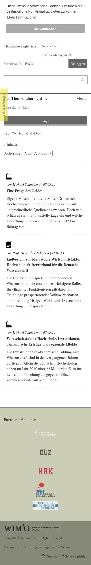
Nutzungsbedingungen (41, 547)
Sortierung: (12, 153)
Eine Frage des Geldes (25, 190)
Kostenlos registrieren (22, 46)
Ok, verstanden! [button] (46, 28)
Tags (25, 107)
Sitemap (66, 547)
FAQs (29, 63)
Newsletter (49, 46)
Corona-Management (56, 55)
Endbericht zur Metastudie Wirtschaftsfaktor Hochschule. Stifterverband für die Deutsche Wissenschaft (44, 264)
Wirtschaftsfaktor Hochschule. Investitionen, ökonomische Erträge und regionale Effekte (43, 341)
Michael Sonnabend (26, 184)
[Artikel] (10, 177)
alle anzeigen (29, 419)
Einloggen (78, 63)
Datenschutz (12, 547)
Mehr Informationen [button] (22, 17)
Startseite (10, 107)
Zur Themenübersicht (23, 98)
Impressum (28, 538)
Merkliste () (13, 63)
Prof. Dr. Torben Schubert (31, 252)
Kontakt (58, 538)
